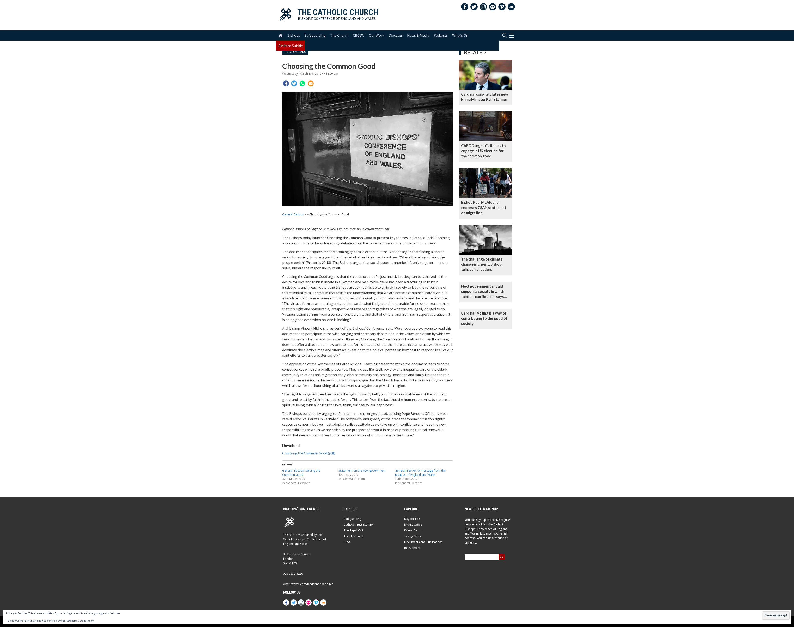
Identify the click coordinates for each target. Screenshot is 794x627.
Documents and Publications (423, 542)
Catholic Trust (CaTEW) (359, 524)
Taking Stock (412, 536)
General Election (293, 214)
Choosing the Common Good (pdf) (308, 453)
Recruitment (412, 548)
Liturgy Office (413, 524)
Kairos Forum (413, 530)
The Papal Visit (353, 530)
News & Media (418, 35)
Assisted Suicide (290, 45)
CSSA (347, 542)
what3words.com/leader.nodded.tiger (308, 584)
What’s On (460, 35)
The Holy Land (353, 536)
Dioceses (396, 35)
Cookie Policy (86, 620)
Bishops (293, 35)
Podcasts (441, 35)
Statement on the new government (362, 470)
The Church (339, 35)
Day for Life (412, 519)
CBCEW (358, 35)
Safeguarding (315, 35)
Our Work (376, 35)
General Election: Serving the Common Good (301, 472)
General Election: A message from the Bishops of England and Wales (420, 472)
